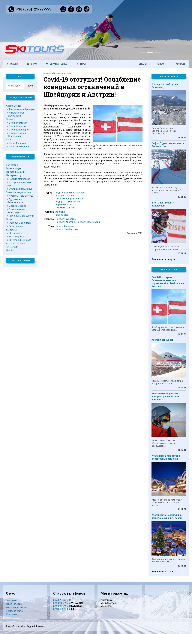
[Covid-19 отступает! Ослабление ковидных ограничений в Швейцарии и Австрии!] (117, 141)
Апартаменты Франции (21, 109)
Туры (83, 64)
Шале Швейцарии (19, 146)
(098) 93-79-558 (62, 606)
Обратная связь (58, 64)
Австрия (60, 211)
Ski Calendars (16, 233)
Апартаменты (13, 105)
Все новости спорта (163, 259)
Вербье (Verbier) (65, 204)
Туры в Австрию (65, 226)
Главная (14, 64)
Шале (9, 139)
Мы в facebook (108, 603)
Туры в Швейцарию (67, 229)
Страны (143, 64)
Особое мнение (17, 205)
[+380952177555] (87, 9)
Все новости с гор (62, 73)
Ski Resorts (12, 247)
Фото (9, 219)
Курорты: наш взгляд (21, 195)
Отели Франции (17, 126)
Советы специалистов (18, 192)
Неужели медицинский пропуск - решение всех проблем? (165, 396)
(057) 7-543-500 (62, 600)
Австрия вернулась (163, 339)
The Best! (11, 250)
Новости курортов (66, 219)
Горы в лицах (13, 168)
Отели (9, 119)
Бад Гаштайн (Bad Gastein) (70, 192)
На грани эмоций (15, 171)
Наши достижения (16, 607)
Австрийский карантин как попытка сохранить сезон (167, 516)
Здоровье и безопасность (15, 201)
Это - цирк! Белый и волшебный (163, 204)
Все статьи (12, 165)
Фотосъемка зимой (20, 222)
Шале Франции (17, 143)
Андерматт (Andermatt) (68, 201)
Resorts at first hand (19, 179)
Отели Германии (18, 122)
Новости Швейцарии (88, 222)
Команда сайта (14, 611)
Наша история (14, 604)
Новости (161, 64)
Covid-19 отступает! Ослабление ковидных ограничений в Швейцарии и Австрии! (168, 282)
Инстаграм (106, 600)
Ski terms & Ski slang (20, 240)
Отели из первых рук (20, 188)
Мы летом (106, 606)
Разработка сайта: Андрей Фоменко (26, 626)
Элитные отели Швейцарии (17, 135)
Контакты (11, 614)
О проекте (11, 600)
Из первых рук (14, 175)
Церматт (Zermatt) (65, 207)
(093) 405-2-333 (62, 609)
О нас (33, 64)
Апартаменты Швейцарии (16, 114)
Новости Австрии (65, 222)
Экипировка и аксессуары (16, 211)
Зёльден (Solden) (65, 195)
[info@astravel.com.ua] (63, 9)
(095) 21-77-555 (62, 603)
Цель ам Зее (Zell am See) (70, 198)
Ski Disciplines (17, 236)
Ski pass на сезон (15, 243)
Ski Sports (11, 229)
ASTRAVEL (180, 64)
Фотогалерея (16, 226)
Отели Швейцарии (19, 129)
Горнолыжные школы (21, 215)
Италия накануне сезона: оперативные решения (166, 457)
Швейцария (62, 214)
